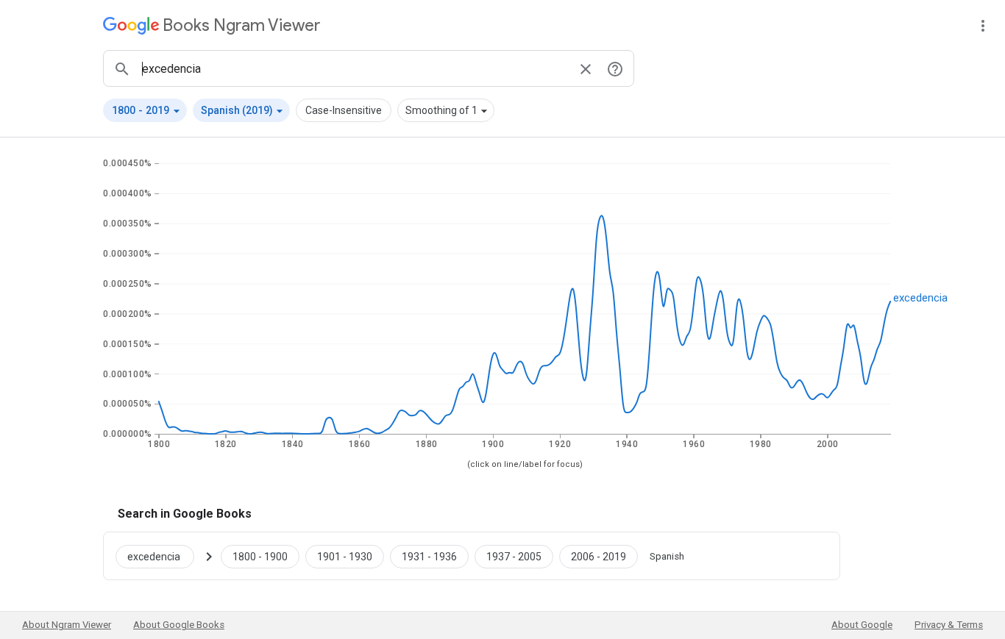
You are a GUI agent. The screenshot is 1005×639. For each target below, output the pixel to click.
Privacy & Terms (949, 624)
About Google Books (178, 624)
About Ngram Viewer (66, 624)
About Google (861, 624)
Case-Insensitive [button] (343, 110)
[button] (145, 110)
